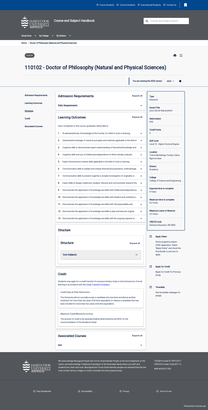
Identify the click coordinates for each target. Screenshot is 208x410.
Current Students (127, 5)
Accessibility (86, 391)
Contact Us (171, 5)
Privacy (126, 391)
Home (24, 43)
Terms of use (165, 391)
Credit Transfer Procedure (98, 284)
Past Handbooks (44, 391)
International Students (151, 5)
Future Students (107, 5)
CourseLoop (200, 406)
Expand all (137, 96)
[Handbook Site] (35, 22)
